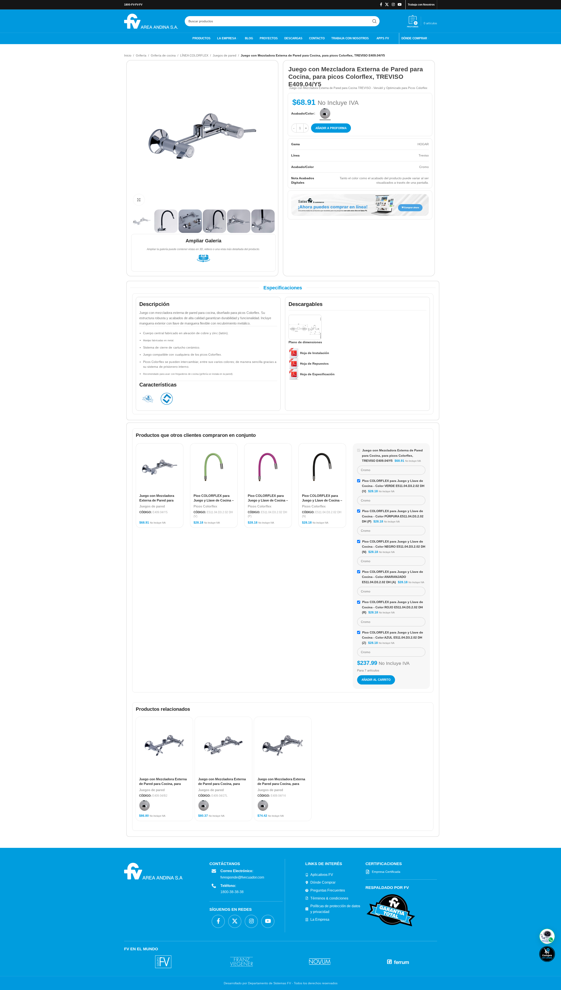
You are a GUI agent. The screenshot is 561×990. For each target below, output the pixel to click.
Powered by (554, 964)
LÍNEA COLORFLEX (194, 55)
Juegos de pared (224, 55)
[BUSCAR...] (374, 21)
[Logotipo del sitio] (151, 21)
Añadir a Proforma (331, 128)
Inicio (127, 55)
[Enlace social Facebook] (381, 4)
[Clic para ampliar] (138, 199)
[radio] (325, 113)
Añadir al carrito (376, 679)
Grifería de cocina (163, 55)
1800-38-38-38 (232, 892)
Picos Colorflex (205, 506)
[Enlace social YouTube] (399, 4)
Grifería (141, 55)
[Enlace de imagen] (391, 910)
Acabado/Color (302, 113)
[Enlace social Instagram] (393, 4)
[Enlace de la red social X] (387, 4)
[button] (547, 936)
